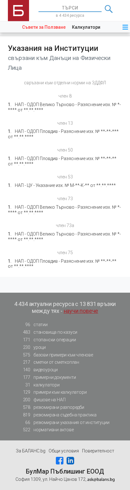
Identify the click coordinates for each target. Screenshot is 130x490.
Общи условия (64, 450)
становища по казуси (50, 332)
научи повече (81, 311)
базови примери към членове (58, 354)
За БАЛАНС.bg (30, 450)
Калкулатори (86, 27)
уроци (34, 347)
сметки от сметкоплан (51, 362)
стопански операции (49, 339)
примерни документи (49, 377)
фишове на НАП (44, 399)
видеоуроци (40, 369)
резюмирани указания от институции (67, 422)
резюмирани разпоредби (53, 407)
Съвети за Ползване (44, 27)
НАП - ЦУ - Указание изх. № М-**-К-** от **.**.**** (65, 185)
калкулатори (42, 384)
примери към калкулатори (55, 392)
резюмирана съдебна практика (60, 414)
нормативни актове (48, 429)
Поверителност (98, 450)
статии (36, 324)
